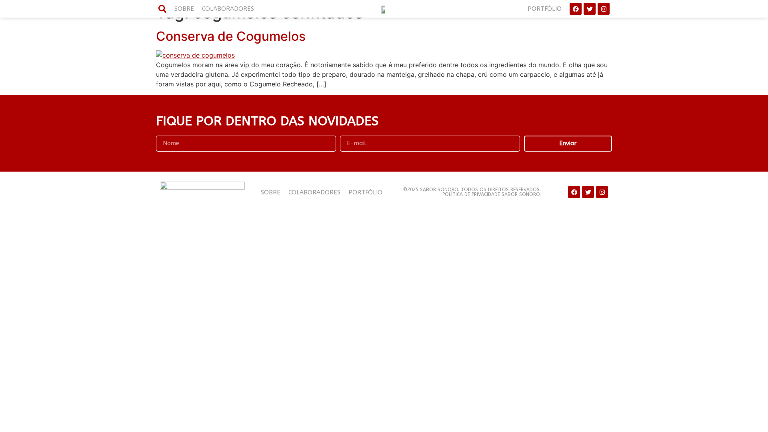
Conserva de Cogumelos (231, 36)
